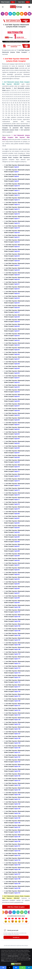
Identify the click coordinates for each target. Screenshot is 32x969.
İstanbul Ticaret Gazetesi (13, 955)
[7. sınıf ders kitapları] (25, 14)
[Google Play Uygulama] (16, 21)
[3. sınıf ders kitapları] (10, 14)
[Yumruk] (23, 922)
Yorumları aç (16, 937)
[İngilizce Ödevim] (10, 912)
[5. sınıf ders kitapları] (18, 14)
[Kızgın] (26, 922)
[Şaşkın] (16, 922)
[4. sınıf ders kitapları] (14, 14)
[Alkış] (9, 922)
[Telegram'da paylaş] (29, 967)
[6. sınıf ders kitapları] (22, 14)
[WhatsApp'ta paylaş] (22, 967)
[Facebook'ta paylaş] (3, 967)
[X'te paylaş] (9, 967)
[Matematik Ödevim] (6, 912)
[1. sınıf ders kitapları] (2, 14)
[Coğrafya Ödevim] (22, 912)
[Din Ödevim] (14, 912)
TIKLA (12, 2)
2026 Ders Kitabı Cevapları (16, 907)
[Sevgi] (12, 922)
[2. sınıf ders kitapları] (6, 14)
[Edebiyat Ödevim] (18, 912)
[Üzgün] (19, 922)
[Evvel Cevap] (16, 7)
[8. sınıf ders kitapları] (29, 14)
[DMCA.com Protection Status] (16, 964)
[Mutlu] (5, 922)
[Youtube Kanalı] (16, 46)
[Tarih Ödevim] (25, 912)
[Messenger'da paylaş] (16, 967)
